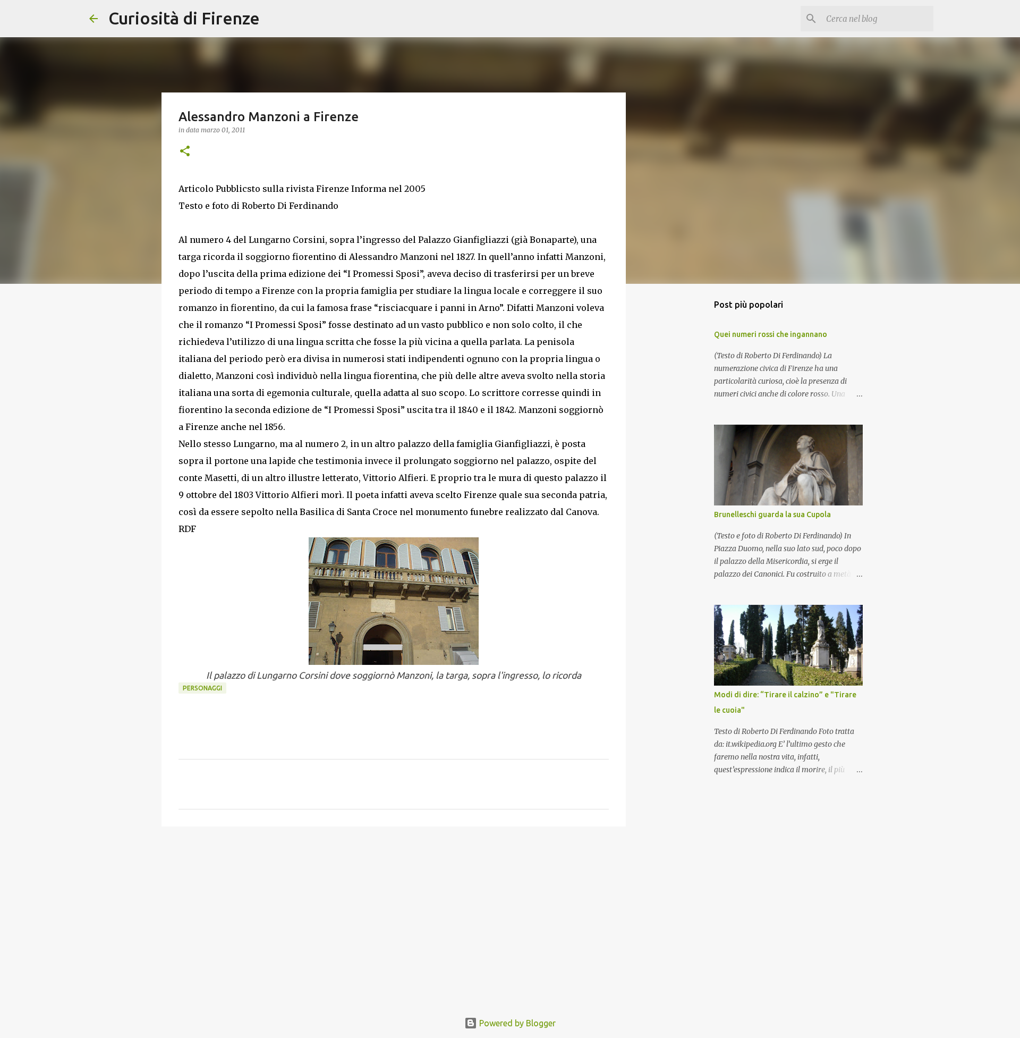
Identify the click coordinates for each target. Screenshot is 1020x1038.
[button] (184, 152)
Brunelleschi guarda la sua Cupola (772, 514)
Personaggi (202, 688)
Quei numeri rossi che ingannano (770, 334)
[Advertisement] (393, 916)
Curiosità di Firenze (184, 18)
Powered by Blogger (516, 1023)
